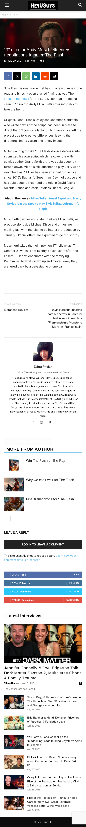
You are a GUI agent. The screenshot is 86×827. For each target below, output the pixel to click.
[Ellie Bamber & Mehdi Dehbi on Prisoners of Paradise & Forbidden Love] (14, 723)
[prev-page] (6, 518)
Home (5, 14)
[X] (17, 76)
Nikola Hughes (11, 683)
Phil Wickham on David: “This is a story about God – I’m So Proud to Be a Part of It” (53, 761)
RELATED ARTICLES (28, 441)
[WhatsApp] (26, 76)
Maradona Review (16, 309)
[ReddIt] (45, 76)
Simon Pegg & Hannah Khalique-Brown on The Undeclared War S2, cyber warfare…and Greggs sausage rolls (54, 701)
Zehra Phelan (15, 61)
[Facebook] (8, 76)
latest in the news (16, 99)
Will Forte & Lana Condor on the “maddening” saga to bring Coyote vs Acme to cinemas (54, 740)
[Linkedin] (36, 76)
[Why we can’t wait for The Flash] (14, 484)
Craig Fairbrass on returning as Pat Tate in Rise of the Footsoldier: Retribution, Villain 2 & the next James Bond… (54, 781)
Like (76, 574)
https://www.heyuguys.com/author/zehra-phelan (43, 372)
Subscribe (72, 600)
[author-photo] (43, 361)
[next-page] (12, 518)
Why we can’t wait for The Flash (50, 480)
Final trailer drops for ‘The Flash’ (50, 499)
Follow (74, 583)
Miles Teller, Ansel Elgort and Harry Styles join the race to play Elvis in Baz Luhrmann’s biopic (44, 203)
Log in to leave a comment (43, 544)
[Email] (54, 76)
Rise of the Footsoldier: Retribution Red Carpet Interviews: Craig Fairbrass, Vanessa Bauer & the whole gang (52, 801)
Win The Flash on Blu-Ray (45, 461)
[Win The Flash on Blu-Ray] (14, 465)
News (15, 14)
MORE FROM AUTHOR (29, 449)
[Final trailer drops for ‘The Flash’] (14, 504)
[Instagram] (43, 422)
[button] (6, 5)
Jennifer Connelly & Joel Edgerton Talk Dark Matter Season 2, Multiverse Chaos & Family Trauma (43, 673)
